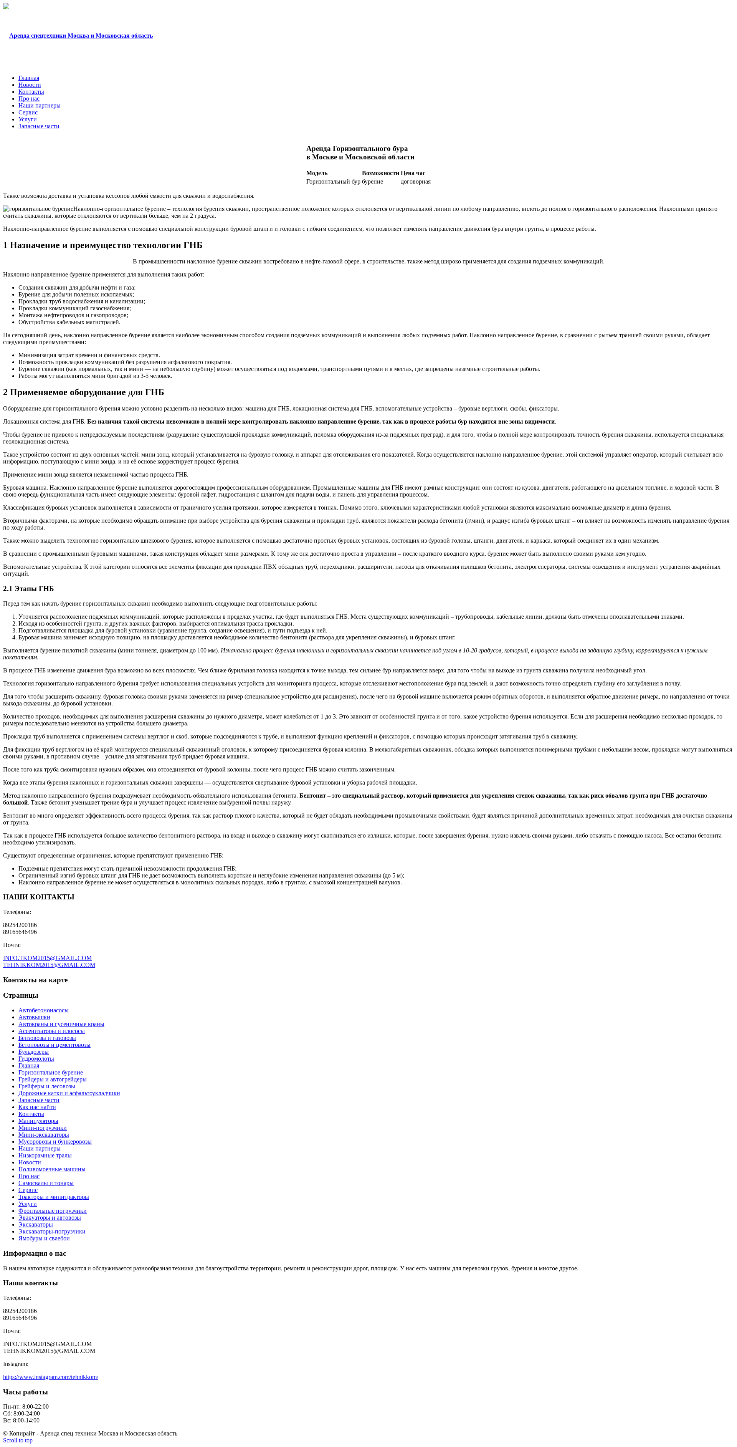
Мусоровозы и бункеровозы (55, 1141)
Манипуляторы (38, 1121)
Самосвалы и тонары (46, 1183)
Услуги (27, 1203)
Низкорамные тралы (45, 1155)
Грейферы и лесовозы (46, 1086)
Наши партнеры (39, 1148)
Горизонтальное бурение (50, 1072)
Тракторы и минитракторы (53, 1197)
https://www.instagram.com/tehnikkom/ (50, 1377)
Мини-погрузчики (42, 1127)
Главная (28, 1065)
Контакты (31, 1114)
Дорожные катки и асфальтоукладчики (69, 1093)
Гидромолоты (36, 1058)
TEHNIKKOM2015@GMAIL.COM (49, 965)
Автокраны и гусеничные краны (61, 1024)
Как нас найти (37, 1107)
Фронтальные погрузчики (52, 1210)
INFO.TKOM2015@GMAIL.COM (47, 958)
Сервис (28, 1190)
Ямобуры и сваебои (44, 1238)
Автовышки (34, 1017)
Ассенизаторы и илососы (51, 1031)
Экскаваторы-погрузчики (52, 1231)
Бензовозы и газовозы (47, 1038)
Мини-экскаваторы (43, 1134)
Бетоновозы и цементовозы (54, 1044)
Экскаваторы (35, 1224)
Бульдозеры (33, 1051)
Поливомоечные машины (52, 1169)
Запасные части (38, 1100)
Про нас (29, 1176)
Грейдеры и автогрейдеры (52, 1079)
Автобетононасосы (43, 1010)
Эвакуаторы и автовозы (49, 1217)
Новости (29, 1162)
